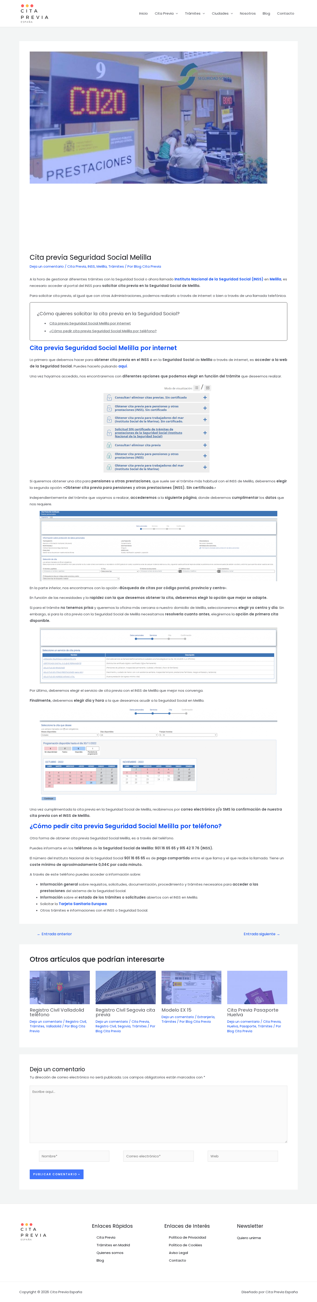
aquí (122, 366)
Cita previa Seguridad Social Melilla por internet (90, 323)
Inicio (143, 13)
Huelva (232, 1026)
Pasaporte (248, 1026)
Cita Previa (164, 13)
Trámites (193, 13)
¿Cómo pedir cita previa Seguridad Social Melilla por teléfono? (103, 330)
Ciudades (220, 13)
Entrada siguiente (262, 934)
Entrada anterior (54, 934)
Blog (266, 13)
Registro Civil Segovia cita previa (125, 1012)
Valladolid (53, 1026)
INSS (91, 266)
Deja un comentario (47, 266)
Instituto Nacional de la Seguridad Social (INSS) (218, 279)
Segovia (124, 1026)
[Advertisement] (158, 218)
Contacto (285, 13)
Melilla (102, 266)
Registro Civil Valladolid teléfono (57, 1012)
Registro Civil (76, 1021)
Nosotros (248, 13)
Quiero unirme (249, 1237)
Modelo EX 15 (176, 1010)
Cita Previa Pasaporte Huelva (252, 1012)
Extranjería (205, 1017)
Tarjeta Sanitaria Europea (83, 903)
